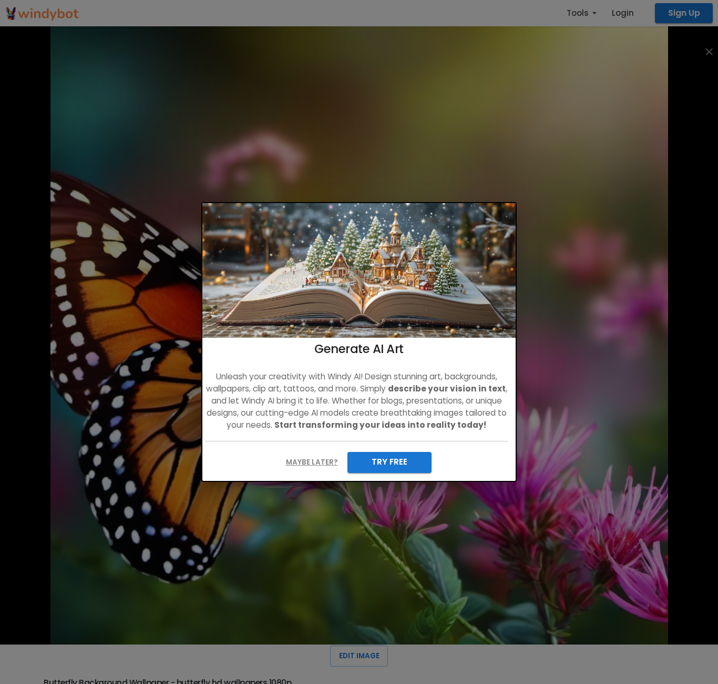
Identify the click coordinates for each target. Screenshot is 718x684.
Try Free (389, 461)
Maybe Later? (312, 462)
